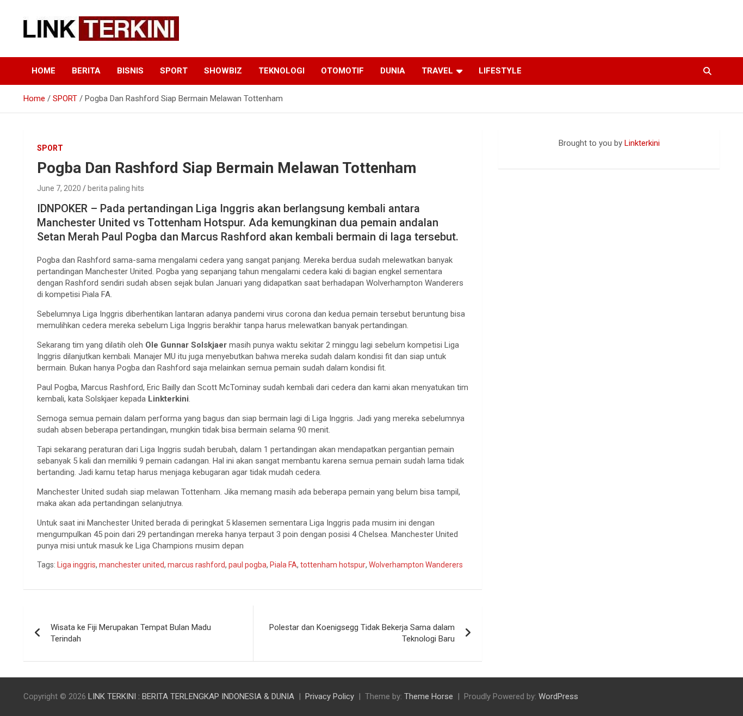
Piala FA (283, 564)
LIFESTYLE (500, 71)
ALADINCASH (530, 154)
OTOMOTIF (342, 71)
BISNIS (130, 71)
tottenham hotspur (333, 564)
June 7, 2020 (59, 188)
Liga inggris (76, 564)
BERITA (86, 71)
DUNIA (392, 71)
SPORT (174, 71)
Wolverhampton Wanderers (416, 564)
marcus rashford (196, 564)
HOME (43, 71)
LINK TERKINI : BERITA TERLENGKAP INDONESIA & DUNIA (191, 696)
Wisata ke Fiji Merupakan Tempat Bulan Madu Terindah (131, 633)
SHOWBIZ (223, 71)
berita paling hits (116, 188)
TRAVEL (437, 71)
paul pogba (247, 564)
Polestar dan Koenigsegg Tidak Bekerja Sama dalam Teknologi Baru (362, 633)
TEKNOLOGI (281, 71)
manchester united (131, 564)
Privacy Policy (329, 696)
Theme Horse (428, 696)
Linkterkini (642, 143)
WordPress (558, 696)
